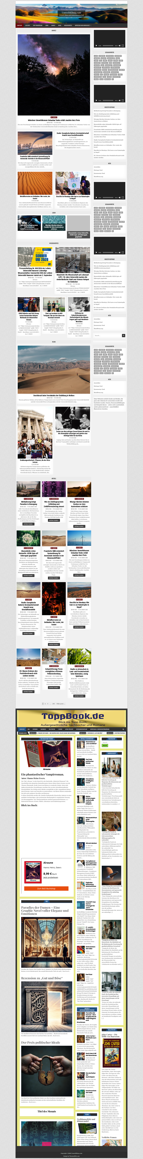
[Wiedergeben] (96, 46)
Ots (101, 74)
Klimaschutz (109, 65)
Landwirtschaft (115, 68)
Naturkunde (107, 72)
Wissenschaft (116, 77)
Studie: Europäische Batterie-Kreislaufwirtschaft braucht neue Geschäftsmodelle (73, 134)
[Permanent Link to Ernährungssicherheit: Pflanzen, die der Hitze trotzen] (35, 433)
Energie (110, 61)
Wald (104, 77)
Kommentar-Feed (99, 173)
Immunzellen (116, 63)
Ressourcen (113, 74)
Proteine (106, 74)
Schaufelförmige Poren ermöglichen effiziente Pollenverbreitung (78, 235)
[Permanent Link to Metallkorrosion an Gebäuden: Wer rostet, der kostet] (35, 183)
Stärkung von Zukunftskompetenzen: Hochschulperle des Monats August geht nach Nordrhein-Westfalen (79, 317)
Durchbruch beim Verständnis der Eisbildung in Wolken (53, 395)
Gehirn (115, 61)
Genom (120, 61)
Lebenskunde (29, 499)
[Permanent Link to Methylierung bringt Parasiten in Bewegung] (28, 489)
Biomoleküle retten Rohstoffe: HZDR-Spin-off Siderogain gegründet (54, 230)
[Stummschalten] (120, 46)
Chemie (96, 61)
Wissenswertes (68, 25)
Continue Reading (28, 524)
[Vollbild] (123, 46)
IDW (110, 63)
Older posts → (61, 703)
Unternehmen (97, 77)
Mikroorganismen (113, 70)
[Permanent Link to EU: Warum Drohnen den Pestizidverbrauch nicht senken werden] (28, 657)
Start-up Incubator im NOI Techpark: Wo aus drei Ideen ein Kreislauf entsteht (53, 315)
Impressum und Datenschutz (82, 25)
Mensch (105, 70)
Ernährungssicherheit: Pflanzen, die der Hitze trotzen (35, 461)
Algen (95, 56)
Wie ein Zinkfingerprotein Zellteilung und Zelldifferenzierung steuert (54, 504)
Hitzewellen (105, 63)
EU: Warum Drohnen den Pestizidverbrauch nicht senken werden (29, 673)
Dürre (105, 61)
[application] (109, 39)
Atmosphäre (118, 56)
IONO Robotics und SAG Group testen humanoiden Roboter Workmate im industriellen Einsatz (29, 316)
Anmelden (97, 167)
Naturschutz (115, 72)
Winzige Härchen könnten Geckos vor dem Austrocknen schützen (29, 227)
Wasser (109, 77)
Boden (117, 58)
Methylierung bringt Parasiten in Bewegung (28, 503)
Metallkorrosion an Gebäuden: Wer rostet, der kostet (35, 197)
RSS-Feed (50, 122)
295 (54, 703)
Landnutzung (105, 68)
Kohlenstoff (97, 68)
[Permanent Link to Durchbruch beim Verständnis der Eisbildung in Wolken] (54, 370)
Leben (46, 25)
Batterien (103, 58)
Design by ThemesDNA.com (71, 1156)
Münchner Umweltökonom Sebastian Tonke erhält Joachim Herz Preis (54, 120)
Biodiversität (111, 58)
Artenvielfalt (109, 56)
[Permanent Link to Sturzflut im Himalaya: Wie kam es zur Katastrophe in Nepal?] (72, 183)
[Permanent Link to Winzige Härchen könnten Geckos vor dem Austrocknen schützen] (79, 489)
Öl (112, 79)
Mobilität (121, 70)
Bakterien (96, 58)
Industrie (96, 65)
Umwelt (53, 25)
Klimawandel (117, 65)
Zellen (101, 79)
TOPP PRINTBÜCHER (37, 25)
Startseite (19, 25)
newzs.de (96, 74)
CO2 (101, 61)
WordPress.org (98, 176)
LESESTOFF (27, 25)
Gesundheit (97, 63)
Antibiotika (102, 56)
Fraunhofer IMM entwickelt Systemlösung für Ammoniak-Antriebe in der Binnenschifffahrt (35, 157)
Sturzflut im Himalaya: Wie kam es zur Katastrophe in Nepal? (72, 197)
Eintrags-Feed (98, 170)
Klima (59, 25)
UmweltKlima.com (71, 12)
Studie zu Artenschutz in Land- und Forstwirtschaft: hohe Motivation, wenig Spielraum (79, 672)
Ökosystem (107, 79)
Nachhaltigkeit (98, 72)
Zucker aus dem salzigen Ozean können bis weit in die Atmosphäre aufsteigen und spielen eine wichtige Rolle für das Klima (72, 433)
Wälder (96, 79)
